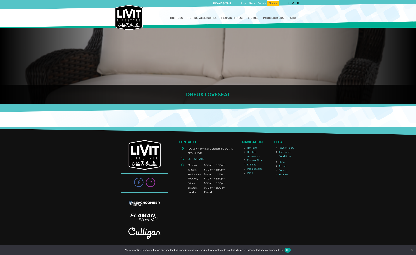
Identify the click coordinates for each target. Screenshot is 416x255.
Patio (292, 17)
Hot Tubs (176, 17)
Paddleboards (273, 17)
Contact (262, 3)
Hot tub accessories (202, 17)
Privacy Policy (286, 147)
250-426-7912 (222, 3)
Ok (287, 250)
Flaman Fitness (232, 17)
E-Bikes (253, 17)
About (252, 3)
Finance (273, 3)
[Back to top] (411, 242)
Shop (243, 3)
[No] (412, 250)
